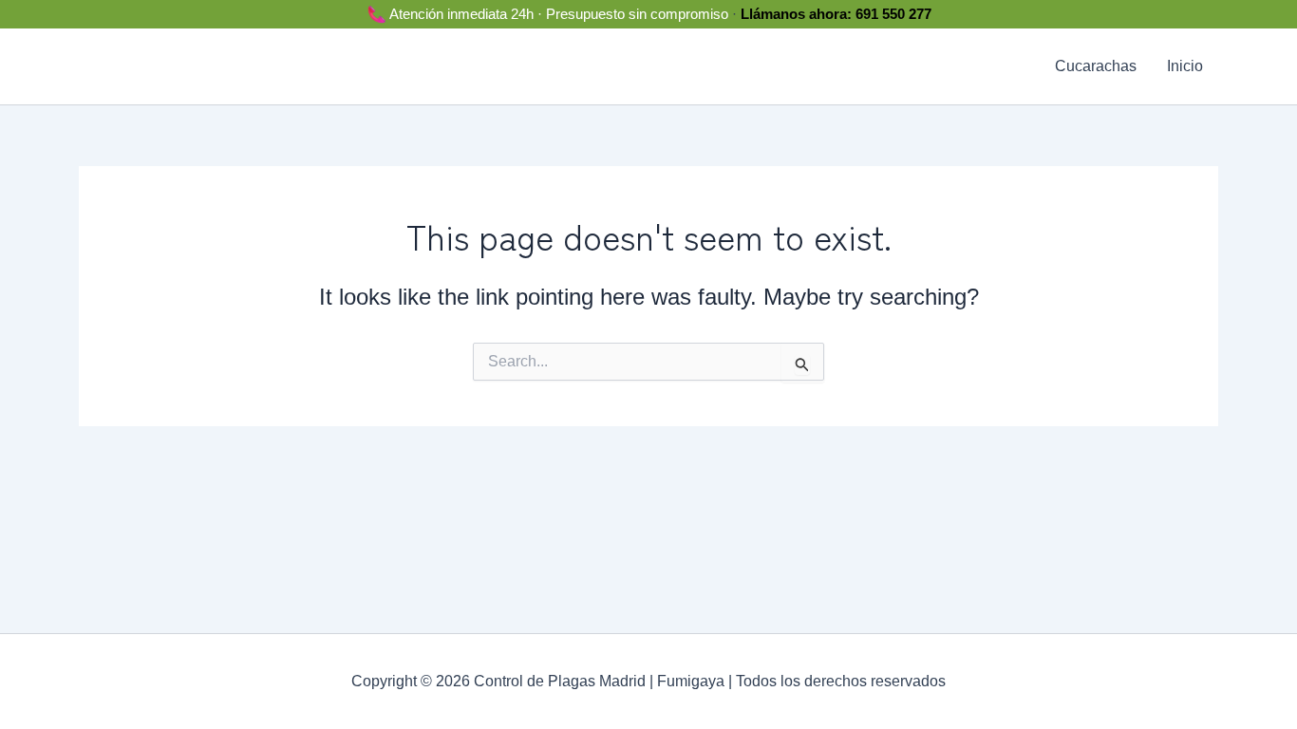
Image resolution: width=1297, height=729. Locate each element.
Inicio (1185, 66)
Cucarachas (1096, 66)
